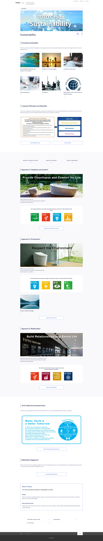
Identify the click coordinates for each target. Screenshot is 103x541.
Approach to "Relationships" (51, 387)
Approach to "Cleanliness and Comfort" (51, 228)
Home (23, 2)
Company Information (30, 2)
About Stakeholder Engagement (51, 474)
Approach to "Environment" (51, 317)
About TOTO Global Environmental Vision (51, 449)
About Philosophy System (35, 142)
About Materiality (67, 142)
